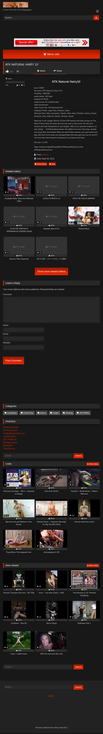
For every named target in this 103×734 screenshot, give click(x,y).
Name (6, 325)
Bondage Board (10, 442)
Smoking (69, 413)
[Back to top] (95, 726)
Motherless (8, 445)
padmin (45, 155)
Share (59, 71)
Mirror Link (52, 54)
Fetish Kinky (41, 164)
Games (43, 413)
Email (6, 334)
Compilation (12, 413)
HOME (50, 696)
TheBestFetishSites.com (14, 433)
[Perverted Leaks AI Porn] (51, 5)
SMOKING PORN (11, 427)
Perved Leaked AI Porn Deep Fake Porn (51, 728)
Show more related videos (51, 271)
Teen (53, 164)
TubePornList (9, 449)
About (42, 71)
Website (6, 343)
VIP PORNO (84, 413)
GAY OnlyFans (9, 439)
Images (56, 413)
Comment (7, 294)
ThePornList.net (10, 430)
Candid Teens (9, 436)
